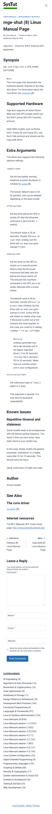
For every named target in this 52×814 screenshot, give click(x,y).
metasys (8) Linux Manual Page (13, 544)
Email (11, 628)
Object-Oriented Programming (17, 759)
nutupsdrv (26, 93)
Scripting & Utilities (12, 767)
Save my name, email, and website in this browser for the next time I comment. (27, 649)
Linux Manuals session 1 (15, 723)
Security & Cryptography (15, 771)
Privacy (36, 805)
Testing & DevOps (12, 783)
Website (12, 641)
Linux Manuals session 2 (15, 727)
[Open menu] (46, 5)
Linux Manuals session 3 (15, 731)
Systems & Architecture (14, 779)
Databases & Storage (13, 695)
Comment (12, 572)
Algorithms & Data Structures (17, 683)
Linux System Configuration (17, 755)
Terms (29, 805)
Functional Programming (15, 707)
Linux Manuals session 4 (15, 735)
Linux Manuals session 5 (15, 739)
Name (11, 615)
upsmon (24, 184)
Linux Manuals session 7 (15, 743)
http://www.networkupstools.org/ (29, 528)
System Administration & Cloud (18, 775)
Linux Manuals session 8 (29, 17)
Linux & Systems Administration (19, 715)
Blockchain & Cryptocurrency (17, 687)
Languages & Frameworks (16, 711)
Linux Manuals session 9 (15, 751)
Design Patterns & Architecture (18, 699)
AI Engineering (10, 679)
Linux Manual (11, 35)
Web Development (12, 787)
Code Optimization (12, 691)
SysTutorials (18, 805)
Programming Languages (15, 763)
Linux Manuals (9, 17)
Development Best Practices (17, 703)
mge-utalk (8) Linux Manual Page (38, 544)
